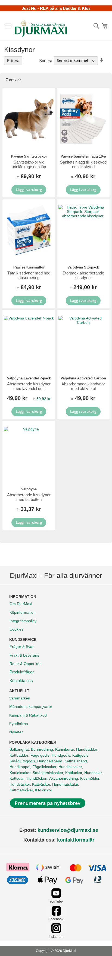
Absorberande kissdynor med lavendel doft (29, 386)
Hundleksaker (70, 767)
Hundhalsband (49, 761)
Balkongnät (19, 749)
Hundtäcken (37, 778)
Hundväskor (20, 784)
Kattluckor (73, 772)
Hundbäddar (86, 749)
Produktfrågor (22, 672)
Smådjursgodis (22, 761)
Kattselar (17, 778)
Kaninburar (64, 749)
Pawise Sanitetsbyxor (29, 156)
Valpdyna (29, 489)
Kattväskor (41, 784)
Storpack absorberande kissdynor (83, 275)
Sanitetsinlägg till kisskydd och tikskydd (83, 164)
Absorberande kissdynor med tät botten (29, 497)
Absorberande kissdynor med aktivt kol (83, 386)
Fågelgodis (39, 755)
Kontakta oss (21, 680)
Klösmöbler (89, 778)
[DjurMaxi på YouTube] (56, 896)
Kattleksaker (20, 772)
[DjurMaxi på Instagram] (56, 931)
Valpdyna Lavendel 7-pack (29, 378)
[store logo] (41, 28)
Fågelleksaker (44, 767)
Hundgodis (61, 755)
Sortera (45, 60)
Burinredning (42, 749)
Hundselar (93, 772)
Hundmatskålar (65, 784)
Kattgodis (80, 755)
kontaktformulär (75, 840)
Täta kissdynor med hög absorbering (28, 275)
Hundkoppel (20, 767)
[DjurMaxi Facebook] (56, 914)
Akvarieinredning (63, 778)
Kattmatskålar (21, 790)
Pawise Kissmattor (29, 267)
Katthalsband (75, 761)
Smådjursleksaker (48, 772)
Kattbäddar (19, 755)
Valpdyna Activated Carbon (83, 378)
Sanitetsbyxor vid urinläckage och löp (29, 164)
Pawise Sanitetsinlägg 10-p (83, 156)
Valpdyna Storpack (83, 267)
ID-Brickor (43, 790)
